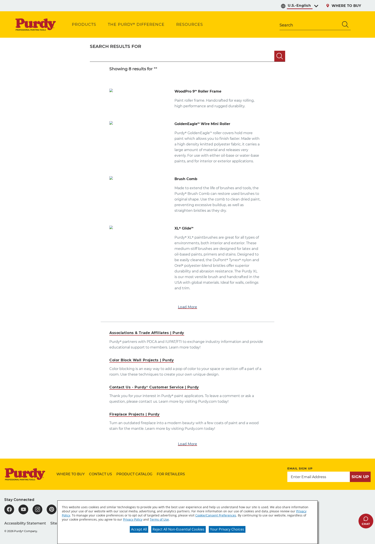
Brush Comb (185, 179)
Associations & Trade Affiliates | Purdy (146, 333)
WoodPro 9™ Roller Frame (197, 91)
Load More (187, 307)
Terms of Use (159, 519)
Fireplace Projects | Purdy (134, 414)
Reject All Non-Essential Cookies (178, 529)
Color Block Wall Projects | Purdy (141, 360)
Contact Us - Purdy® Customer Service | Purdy (154, 387)
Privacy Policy (132, 519)
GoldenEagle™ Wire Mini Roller (202, 124)
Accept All (139, 529)
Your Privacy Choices (227, 529)
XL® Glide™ (183, 228)
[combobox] (310, 24)
